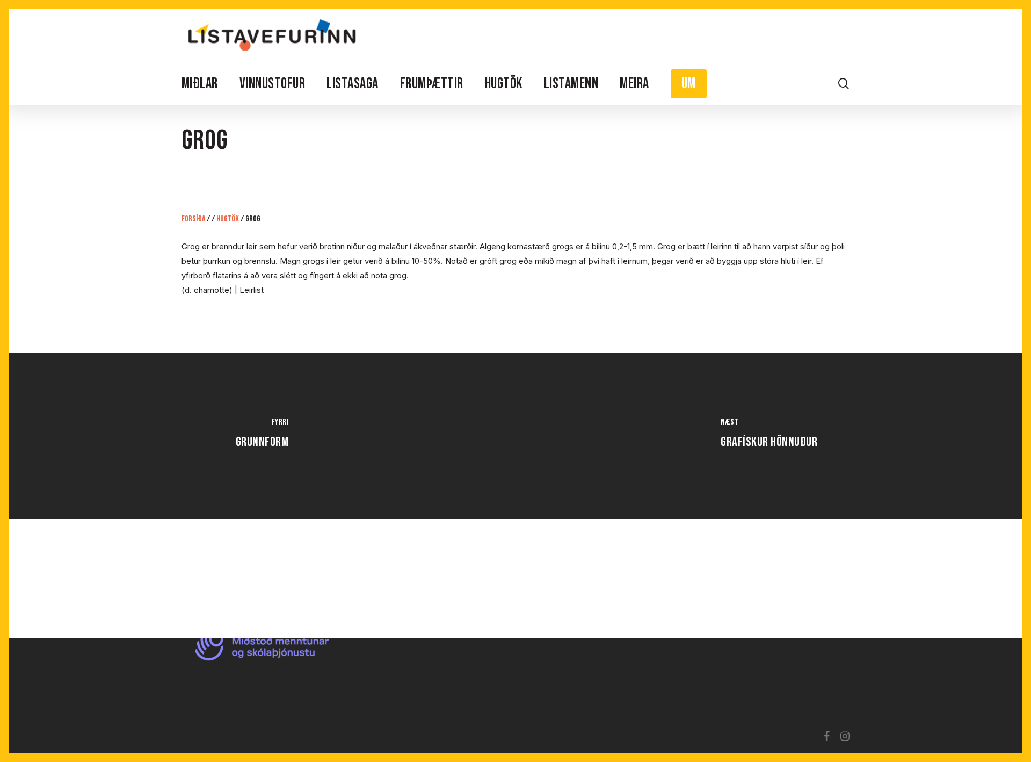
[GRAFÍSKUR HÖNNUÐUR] (769, 436)
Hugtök (227, 219)
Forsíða (193, 219)
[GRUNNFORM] (262, 436)
